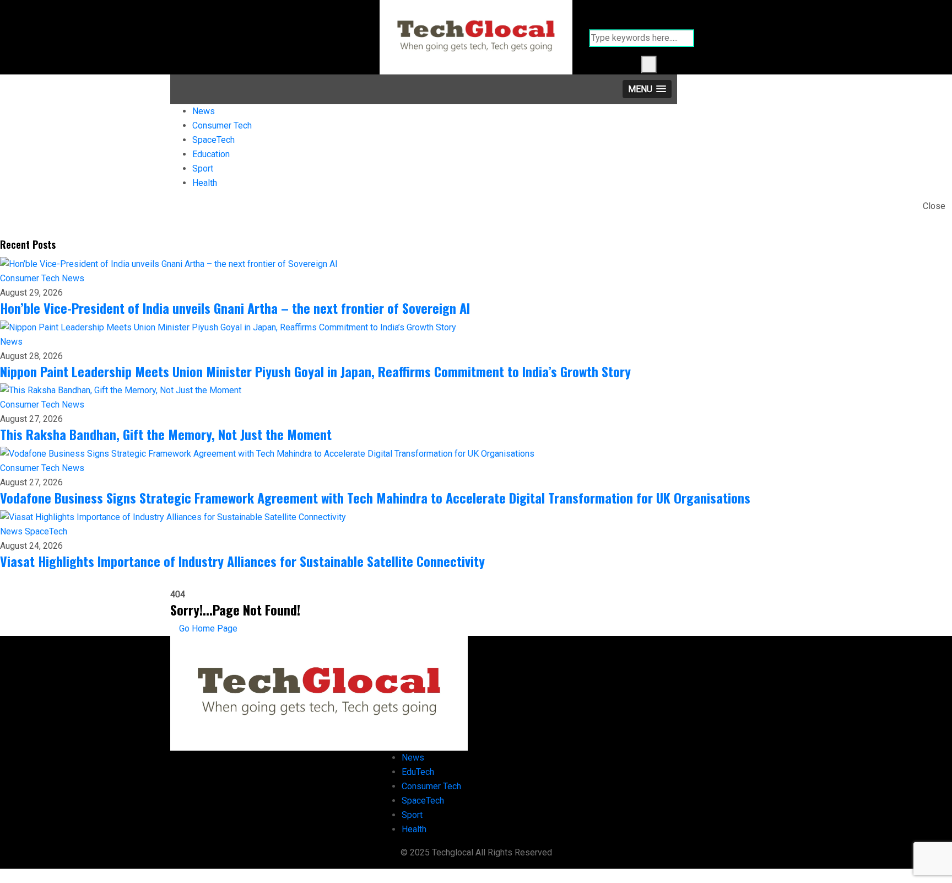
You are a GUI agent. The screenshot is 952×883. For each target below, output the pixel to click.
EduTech (418, 772)
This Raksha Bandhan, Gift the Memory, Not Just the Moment (166, 434)
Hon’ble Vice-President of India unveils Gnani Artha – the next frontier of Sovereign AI (235, 308)
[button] (647, 89)
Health (204, 183)
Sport (202, 168)
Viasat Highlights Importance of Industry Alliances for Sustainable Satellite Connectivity (242, 561)
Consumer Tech (222, 125)
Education (211, 154)
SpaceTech (213, 140)
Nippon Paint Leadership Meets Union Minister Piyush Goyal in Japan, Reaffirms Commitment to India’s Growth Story (315, 371)
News (203, 111)
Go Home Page (207, 628)
